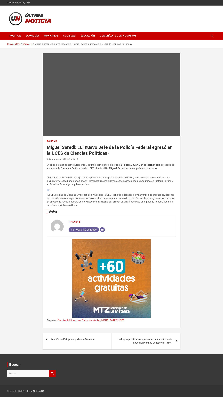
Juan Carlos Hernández (88, 320)
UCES (121, 320)
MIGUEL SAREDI (109, 320)
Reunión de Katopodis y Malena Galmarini (73, 339)
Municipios (51, 35)
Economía (32, 35)
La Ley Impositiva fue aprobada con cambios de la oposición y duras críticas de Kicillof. (145, 341)
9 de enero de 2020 (56, 159)
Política (15, 35)
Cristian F (73, 159)
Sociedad (69, 35)
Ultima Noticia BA (35, 391)
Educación (87, 35)
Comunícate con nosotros (118, 35)
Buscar (52, 373)
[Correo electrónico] (102, 229)
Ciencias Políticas (66, 320)
